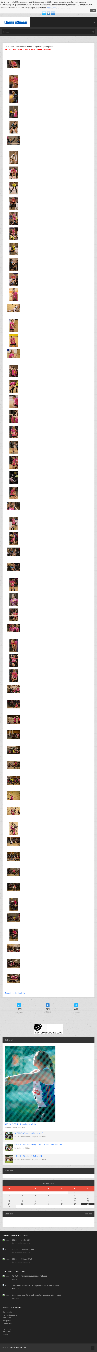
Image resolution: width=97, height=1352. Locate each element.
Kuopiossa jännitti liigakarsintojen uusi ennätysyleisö (36, 1295)
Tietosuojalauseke (10, 1315)
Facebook (6, 1329)
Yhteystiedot (7, 1323)
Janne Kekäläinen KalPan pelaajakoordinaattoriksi (35, 1285)
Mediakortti (7, 1318)
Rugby (19, 1148)
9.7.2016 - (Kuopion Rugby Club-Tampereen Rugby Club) (38, 1144)
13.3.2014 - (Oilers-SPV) (22, 1259)
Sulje (93, 10)
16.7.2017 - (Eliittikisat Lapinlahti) (20, 1124)
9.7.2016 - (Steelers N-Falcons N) (29, 1156)
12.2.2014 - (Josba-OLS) (21, 1240)
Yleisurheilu (12, 1127)
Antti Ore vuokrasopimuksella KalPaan (29, 1276)
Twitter (5, 1334)
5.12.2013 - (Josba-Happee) (23, 1249)
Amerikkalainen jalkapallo (27, 1136)
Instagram (7, 1332)
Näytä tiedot (52, 7)
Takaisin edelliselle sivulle (15, 993)
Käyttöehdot (7, 1312)
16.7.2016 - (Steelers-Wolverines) (29, 1133)
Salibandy (18, 1243)
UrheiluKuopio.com (18, 1347)
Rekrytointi (7, 1320)
